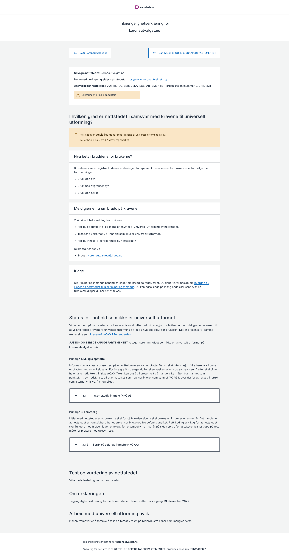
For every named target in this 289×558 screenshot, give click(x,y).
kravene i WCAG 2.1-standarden (110, 334)
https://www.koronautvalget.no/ (146, 79)
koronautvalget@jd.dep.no (105, 255)
